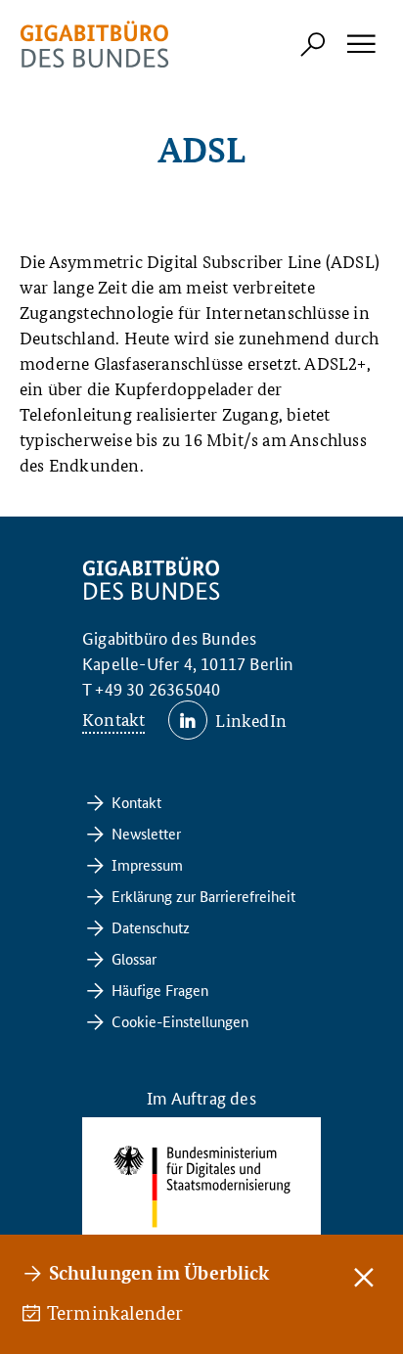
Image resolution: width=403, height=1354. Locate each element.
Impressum (147, 864)
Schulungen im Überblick (159, 1272)
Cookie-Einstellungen (180, 1021)
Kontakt (113, 718)
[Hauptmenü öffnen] (359, 44)
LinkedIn (251, 719)
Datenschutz (151, 927)
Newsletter (146, 833)
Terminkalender (116, 1313)
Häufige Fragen (160, 989)
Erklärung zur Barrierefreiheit (203, 895)
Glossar (134, 958)
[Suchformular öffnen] (313, 44)
